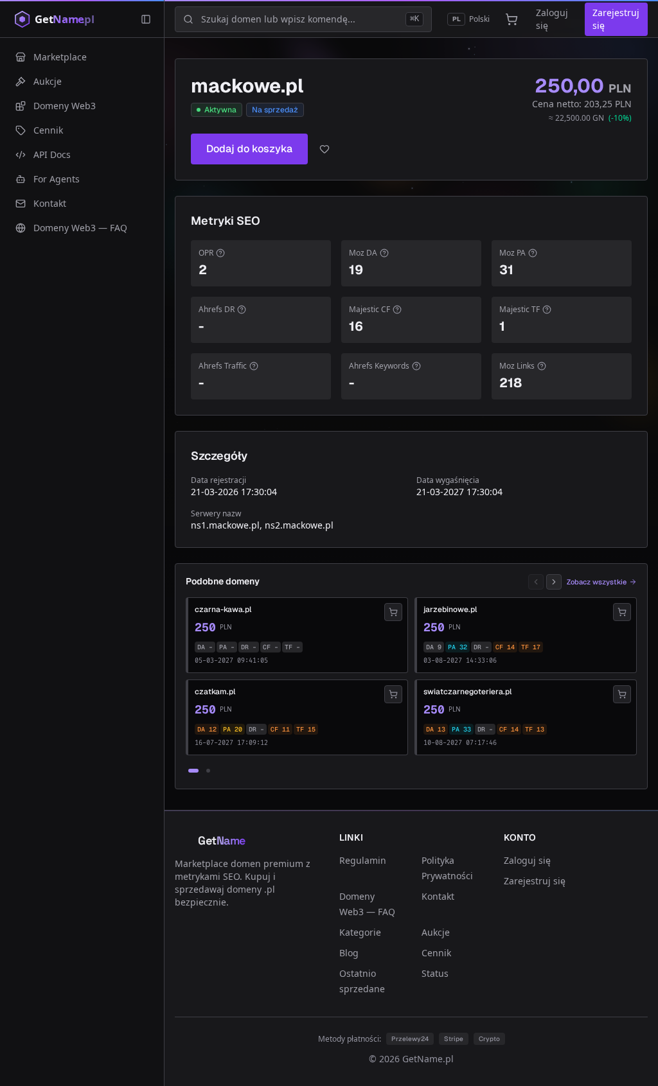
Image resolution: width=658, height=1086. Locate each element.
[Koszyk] (511, 19)
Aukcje (436, 932)
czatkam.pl (215, 692)
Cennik (436, 953)
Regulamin (362, 860)
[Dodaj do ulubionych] (324, 149)
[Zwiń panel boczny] (146, 19)
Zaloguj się (552, 18)
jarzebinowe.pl (450, 609)
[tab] (193, 770)
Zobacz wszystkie (597, 581)
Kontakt (438, 896)
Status (435, 973)
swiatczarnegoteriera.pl (467, 692)
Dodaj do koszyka (249, 148)
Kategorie (360, 932)
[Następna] (554, 582)
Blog (349, 953)
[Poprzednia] (536, 582)
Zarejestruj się (615, 18)
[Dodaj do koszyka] (393, 612)
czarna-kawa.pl (223, 609)
